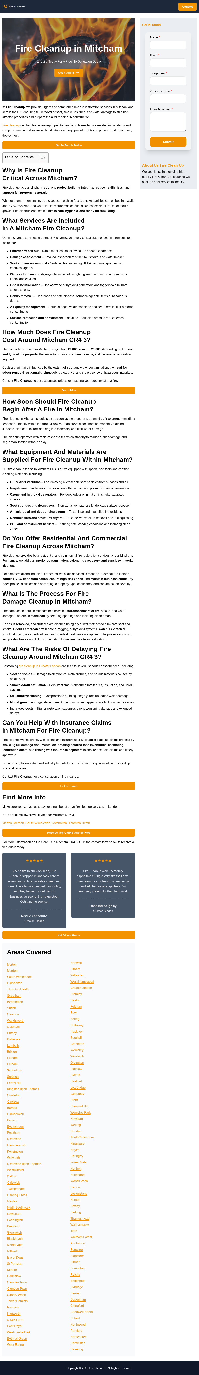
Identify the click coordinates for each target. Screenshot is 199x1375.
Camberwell (15, 1114)
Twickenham (15, 1189)
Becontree (77, 1280)
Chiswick (13, 1182)
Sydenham (14, 1070)
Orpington (77, 1062)
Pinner (74, 1262)
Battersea (13, 1039)
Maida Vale (15, 1245)
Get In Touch (68, 786)
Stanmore (77, 1256)
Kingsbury (77, 1143)
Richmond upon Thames (24, 1164)
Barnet (74, 1293)
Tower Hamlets (17, 1301)
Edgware (76, 1249)
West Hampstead (82, 981)
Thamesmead (79, 1218)
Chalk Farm (15, 1319)
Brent (74, 1100)
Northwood (78, 1324)
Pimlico (12, 1120)
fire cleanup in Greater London (40, 666)
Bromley (76, 994)
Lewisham (14, 1213)
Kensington (15, 1151)
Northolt (75, 1168)
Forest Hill (14, 1083)
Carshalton (59, 823)
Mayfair (12, 1201)
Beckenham (15, 1126)
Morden (18, 823)
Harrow (75, 1187)
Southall (76, 1037)
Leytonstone (78, 1193)
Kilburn (12, 1270)
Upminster (77, 1343)
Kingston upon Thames (23, 1089)
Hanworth (13, 1313)
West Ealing (15, 1344)
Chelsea (13, 1101)
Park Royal (14, 1326)
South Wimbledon (37, 823)
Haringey (76, 1156)
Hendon (75, 1131)
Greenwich (14, 1232)
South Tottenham (82, 1137)
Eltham (75, 969)
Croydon (13, 1014)
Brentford (13, 1226)
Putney (12, 1033)
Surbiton (13, 1076)
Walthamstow (79, 1224)
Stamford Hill (79, 1106)
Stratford (76, 1081)
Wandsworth (15, 1020)
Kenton (75, 1199)
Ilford (73, 1231)
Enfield (75, 1318)
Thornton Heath (79, 823)
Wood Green (79, 1181)
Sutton (11, 1008)
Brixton (12, 1051)
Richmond (14, 1139)
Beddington (15, 1001)
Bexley (75, 1206)
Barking (75, 1212)
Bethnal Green (17, 1338)
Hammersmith (16, 1145)
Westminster (15, 1170)
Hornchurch (78, 1337)
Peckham (13, 1132)
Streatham (14, 995)
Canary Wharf (16, 1294)
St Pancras (14, 1263)
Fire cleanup (11, 125)
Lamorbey (77, 1093)
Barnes (12, 1107)
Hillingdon (77, 1174)
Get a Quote (66, 72)
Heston (75, 1000)
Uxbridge (76, 1287)
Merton (7, 823)
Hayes (74, 1150)
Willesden (77, 975)
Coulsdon (13, 1095)
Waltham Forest (81, 1237)
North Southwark (18, 1207)
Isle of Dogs (15, 1257)
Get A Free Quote (69, 934)
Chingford (77, 1305)
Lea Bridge (78, 1087)
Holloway (76, 1025)
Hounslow (14, 1276)
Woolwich (77, 1056)
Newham (76, 1118)
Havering (76, 1349)
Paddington (15, 1220)
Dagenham (78, 1299)
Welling (75, 1125)
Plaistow (76, 1069)
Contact (187, 6)
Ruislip (75, 1274)
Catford (12, 1176)
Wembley (76, 1050)
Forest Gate (78, 1162)
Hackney (76, 1031)
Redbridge (77, 1243)
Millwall (12, 1251)
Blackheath (15, 1238)
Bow (73, 1012)
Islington (13, 1307)
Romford (76, 1330)
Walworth (13, 1157)
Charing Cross (17, 1195)
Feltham (76, 1006)
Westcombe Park (19, 1332)
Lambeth (13, 1045)
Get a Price (69, 390)
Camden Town (17, 1282)
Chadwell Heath (81, 1312)
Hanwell (76, 963)
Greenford (77, 1044)
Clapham (13, 1026)
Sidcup (75, 1075)
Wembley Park (80, 1112)
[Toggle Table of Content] (40, 157)
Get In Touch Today (69, 145)
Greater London (81, 987)
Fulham (12, 1058)
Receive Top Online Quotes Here (68, 832)
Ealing (74, 1019)
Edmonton (77, 1268)
